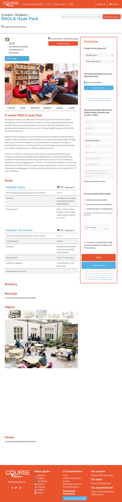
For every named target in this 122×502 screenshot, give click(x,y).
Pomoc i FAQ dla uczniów (102, 475)
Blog (71, 4)
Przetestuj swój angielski (32, 4)
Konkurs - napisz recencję (74, 498)
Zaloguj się (101, 4)
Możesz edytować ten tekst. (95, 181)
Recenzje (47, 108)
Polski (115, 4)
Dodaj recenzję (63, 43)
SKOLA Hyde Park (94, 82)
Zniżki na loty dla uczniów (96, 200)
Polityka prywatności (72, 484)
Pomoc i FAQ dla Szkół (101, 483)
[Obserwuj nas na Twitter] (16, 487)
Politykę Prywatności (100, 277)
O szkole (11, 108)
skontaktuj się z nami (105, 279)
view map (73, 38)
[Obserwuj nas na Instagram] (20, 487)
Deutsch (41, 475)
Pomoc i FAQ (60, 4)
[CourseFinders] (10, 4)
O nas (48, 4)
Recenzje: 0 (69, 187)
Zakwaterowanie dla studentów (99, 204)
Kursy (23, 108)
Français (41, 487)
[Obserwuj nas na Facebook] (12, 487)
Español (40, 484)
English (40, 478)
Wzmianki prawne (71, 487)
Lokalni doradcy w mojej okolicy (99, 209)
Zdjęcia (59, 108)
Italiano (40, 489)
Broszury (35, 108)
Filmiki (72, 108)
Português (42, 481)
